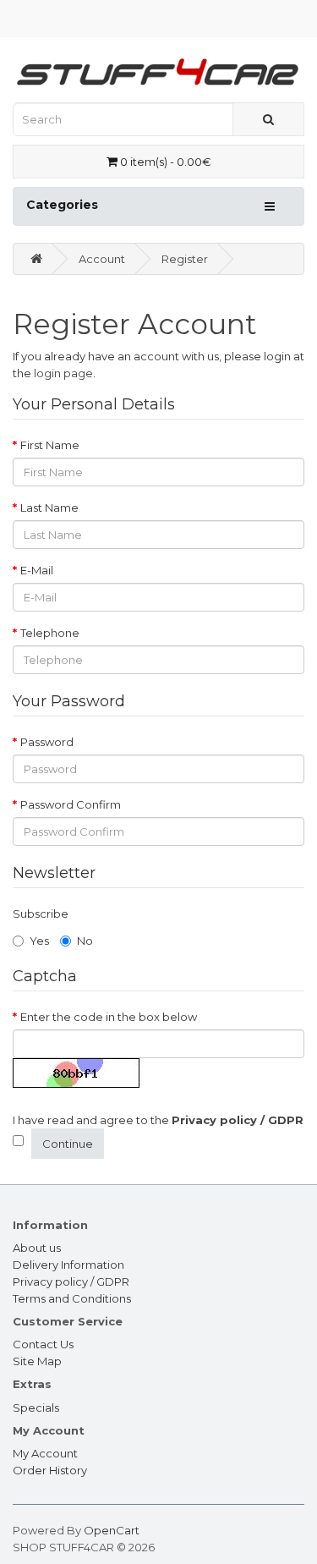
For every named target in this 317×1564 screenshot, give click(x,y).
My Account (45, 1453)
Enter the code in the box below (108, 1016)
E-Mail (36, 570)
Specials (36, 1407)
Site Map (37, 1361)
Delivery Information (68, 1264)
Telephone (49, 632)
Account (102, 259)
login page (63, 373)
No (85, 940)
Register (184, 259)
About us (37, 1247)
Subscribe (40, 913)
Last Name (49, 507)
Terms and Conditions (72, 1298)
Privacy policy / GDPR (71, 1281)
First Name (49, 445)
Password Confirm (70, 804)
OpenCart (111, 1530)
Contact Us (43, 1344)
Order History (50, 1470)
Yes (39, 940)
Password (47, 742)
